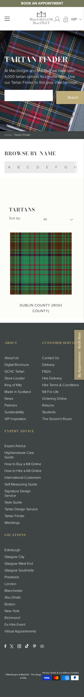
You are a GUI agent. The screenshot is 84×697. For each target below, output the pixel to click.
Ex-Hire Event (14, 624)
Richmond (12, 618)
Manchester (13, 590)
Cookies (75, 672)
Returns (48, 405)
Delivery (48, 364)
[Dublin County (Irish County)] (41, 263)
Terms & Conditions (60, 672)
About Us (11, 358)
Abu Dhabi (12, 597)
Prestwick (11, 577)
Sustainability (14, 412)
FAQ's (46, 371)
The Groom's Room (57, 419)
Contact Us (50, 358)
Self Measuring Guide (20, 484)
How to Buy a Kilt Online (22, 464)
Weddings (12, 522)
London (10, 584)
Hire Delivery (52, 378)
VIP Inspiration (15, 419)
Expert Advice (15, 446)
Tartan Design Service (21, 509)
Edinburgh (12, 550)
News (8, 398)
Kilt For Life (50, 392)
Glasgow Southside (19, 570)
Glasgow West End (18, 563)
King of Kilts (13, 385)
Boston (9, 604)
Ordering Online (54, 398)
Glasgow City (14, 557)
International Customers (22, 477)
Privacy (46, 672)
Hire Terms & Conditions (60, 385)
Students (49, 412)
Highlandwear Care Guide (19, 455)
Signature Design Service (17, 493)
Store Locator (14, 378)
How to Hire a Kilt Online (22, 471)
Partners (10, 405)
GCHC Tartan (14, 371)
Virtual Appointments (20, 631)
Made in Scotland (17, 392)
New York (11, 611)
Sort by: (15, 218)
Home (8, 135)
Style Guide (13, 502)
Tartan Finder (14, 516)
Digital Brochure (16, 364)
